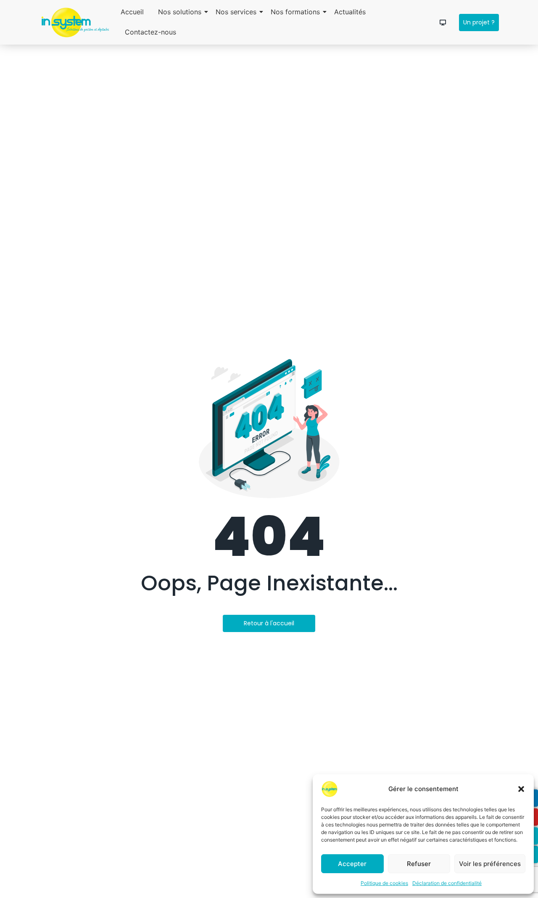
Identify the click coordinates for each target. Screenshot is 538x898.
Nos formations (295, 12)
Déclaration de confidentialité (447, 883)
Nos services (236, 12)
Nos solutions (179, 12)
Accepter (352, 864)
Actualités (350, 12)
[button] (521, 789)
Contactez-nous (150, 32)
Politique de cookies (384, 883)
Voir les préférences (490, 864)
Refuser (419, 864)
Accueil (132, 12)
